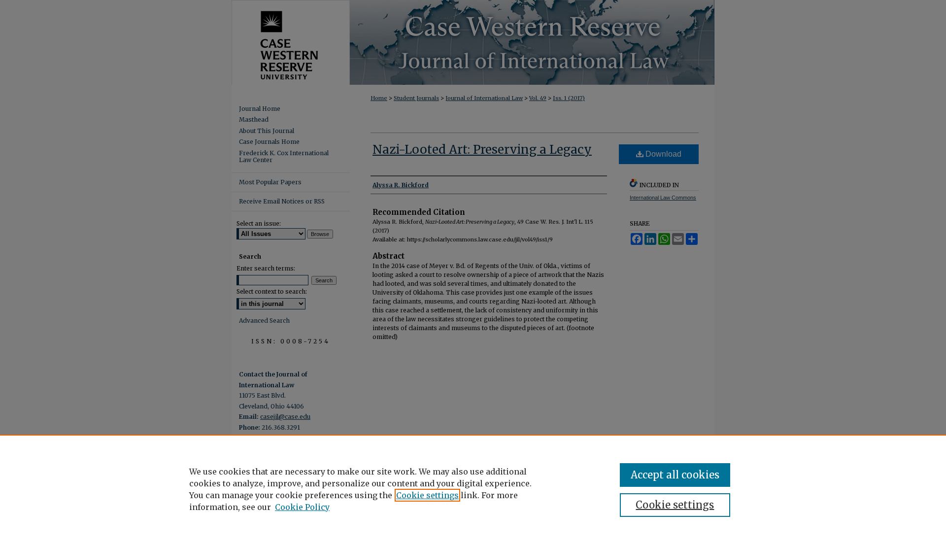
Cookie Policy (302, 507)
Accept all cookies (675, 475)
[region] (473, 489)
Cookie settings (427, 495)
